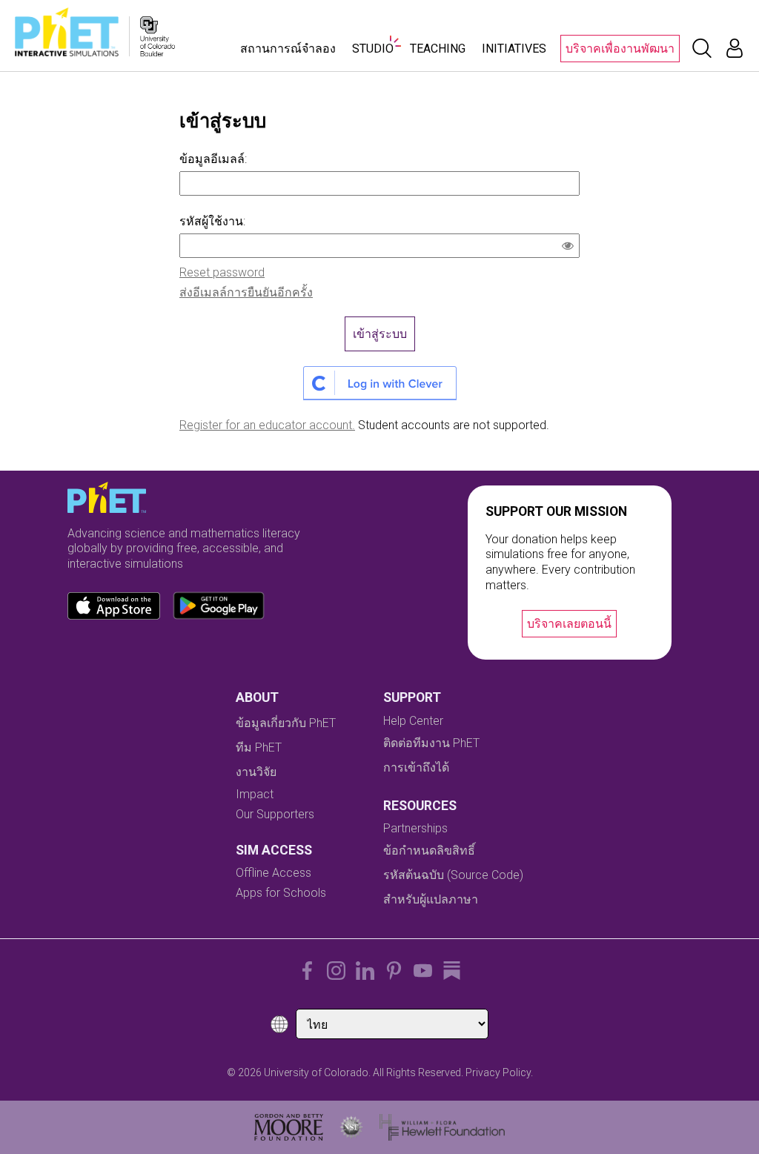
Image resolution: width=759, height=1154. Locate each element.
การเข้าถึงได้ (416, 767)
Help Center (413, 721)
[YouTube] (422, 970)
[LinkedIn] (365, 970)
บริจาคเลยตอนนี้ (569, 624)
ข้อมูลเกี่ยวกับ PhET (286, 723)
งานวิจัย (256, 772)
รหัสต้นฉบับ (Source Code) (453, 875)
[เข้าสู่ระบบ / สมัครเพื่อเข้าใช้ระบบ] (734, 48)
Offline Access (273, 873)
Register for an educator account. (267, 425)
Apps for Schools (281, 893)
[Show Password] (571, 247)
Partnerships (415, 828)
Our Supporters (275, 814)
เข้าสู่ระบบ (380, 334)
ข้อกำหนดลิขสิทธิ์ (429, 850)
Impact (255, 794)
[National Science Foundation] (351, 1127)
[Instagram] (336, 970)
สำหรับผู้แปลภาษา (430, 899)
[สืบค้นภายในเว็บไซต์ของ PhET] (702, 48)
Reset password (222, 272)
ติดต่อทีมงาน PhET (431, 743)
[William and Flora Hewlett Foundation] (442, 1127)
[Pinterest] (393, 970)
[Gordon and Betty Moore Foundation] (288, 1127)
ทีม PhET (259, 747)
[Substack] (451, 970)
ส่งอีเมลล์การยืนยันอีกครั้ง (246, 292)
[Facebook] (307, 970)
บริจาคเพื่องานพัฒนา (620, 49)
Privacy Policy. (499, 1072)
